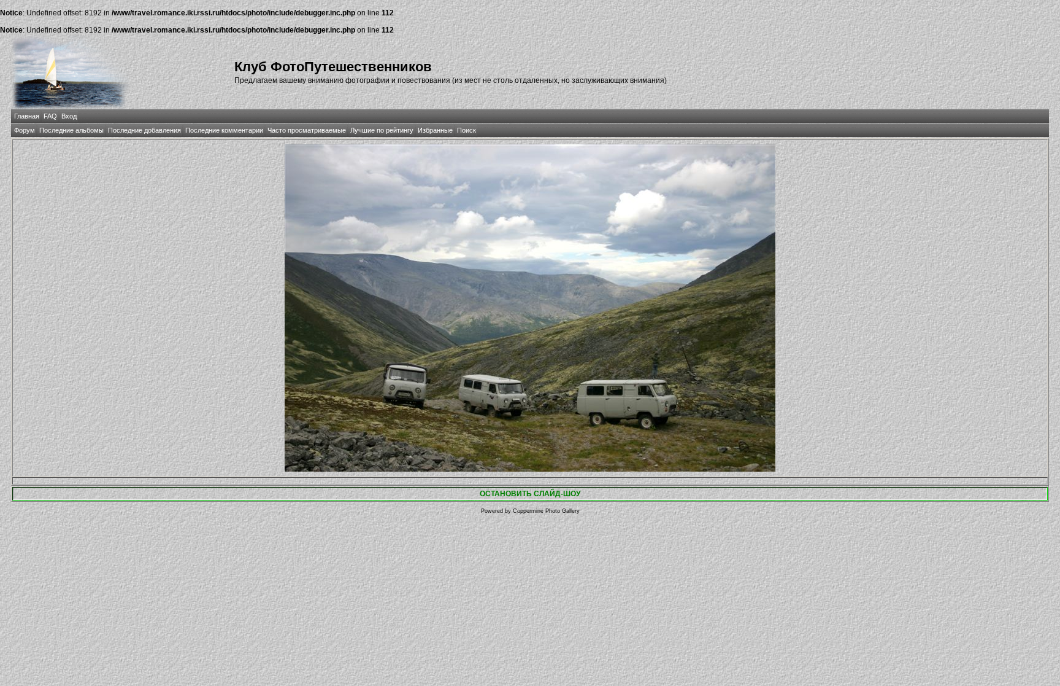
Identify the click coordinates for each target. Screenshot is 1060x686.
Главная (26, 116)
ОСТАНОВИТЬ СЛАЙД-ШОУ (530, 493)
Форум (24, 130)
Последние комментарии (224, 130)
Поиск (466, 130)
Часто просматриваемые (306, 130)
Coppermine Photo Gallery (546, 511)
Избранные (435, 130)
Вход (69, 116)
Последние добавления (144, 130)
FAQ (50, 116)
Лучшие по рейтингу (381, 130)
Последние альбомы (71, 130)
